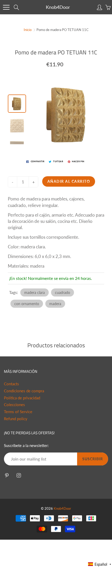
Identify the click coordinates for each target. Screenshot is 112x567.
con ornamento (26, 303)
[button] (100, 564)
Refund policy (15, 419)
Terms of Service (18, 412)
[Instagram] (18, 475)
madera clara (34, 292)
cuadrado (62, 292)
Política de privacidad (22, 398)
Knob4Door (58, 7)
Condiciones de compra (24, 391)
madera (55, 303)
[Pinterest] (6, 475)
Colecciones (14, 404)
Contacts (11, 384)
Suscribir (92, 459)
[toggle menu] (6, 7)
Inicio (28, 30)
